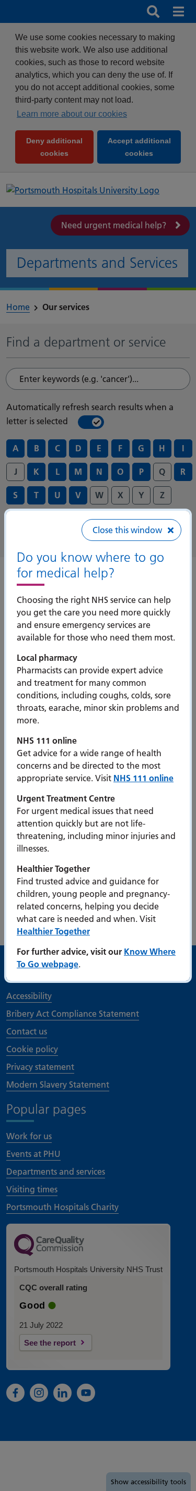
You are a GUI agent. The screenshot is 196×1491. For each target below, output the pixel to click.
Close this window (127, 530)
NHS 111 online (143, 778)
